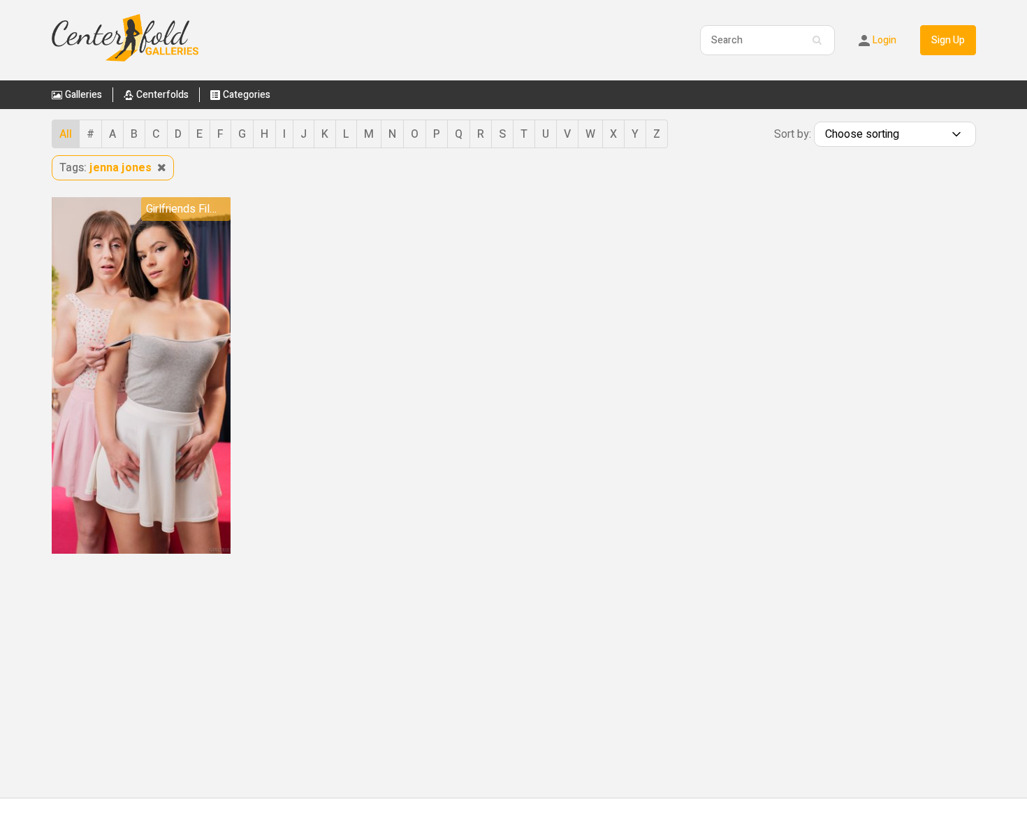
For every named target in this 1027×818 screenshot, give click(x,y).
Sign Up (948, 40)
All (65, 134)
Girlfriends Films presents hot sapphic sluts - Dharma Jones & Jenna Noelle (188, 209)
